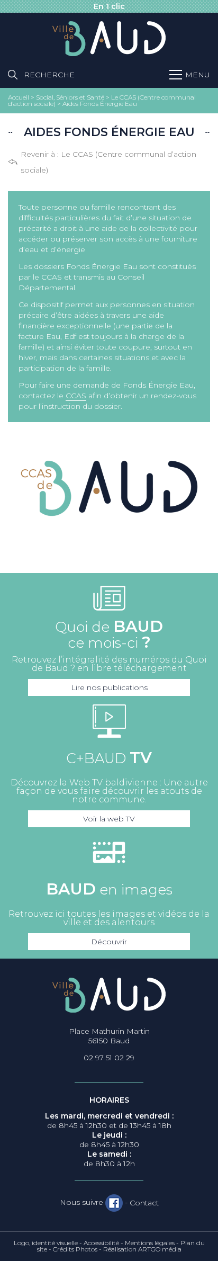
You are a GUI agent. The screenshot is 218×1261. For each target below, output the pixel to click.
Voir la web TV (109, 819)
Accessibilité (101, 1243)
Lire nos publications (109, 687)
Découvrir (109, 941)
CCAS (76, 395)
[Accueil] (109, 39)
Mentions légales (150, 1243)
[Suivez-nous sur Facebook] (114, 1203)
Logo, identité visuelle (46, 1243)
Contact (144, 1203)
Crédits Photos (75, 1249)
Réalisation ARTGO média (142, 1249)
